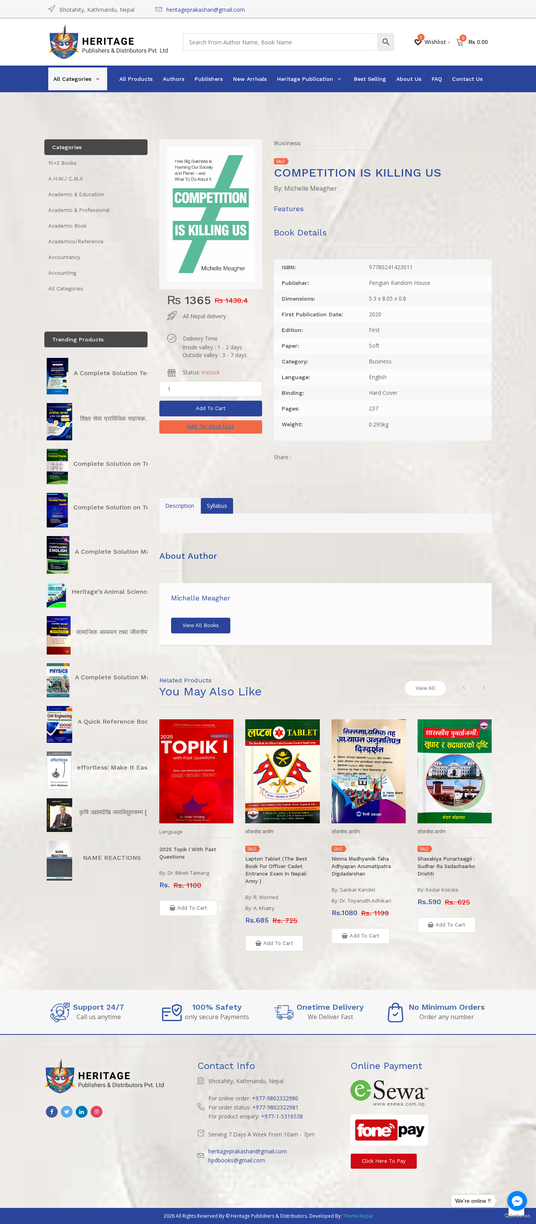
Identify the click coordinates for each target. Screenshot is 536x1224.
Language (171, 831)
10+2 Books (62, 163)
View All (425, 688)
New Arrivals (250, 79)
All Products (136, 79)
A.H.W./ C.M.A (65, 179)
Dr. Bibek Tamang (188, 872)
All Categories (72, 79)
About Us (408, 79)
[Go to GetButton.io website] (517, 1216)
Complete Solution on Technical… (125, 463)
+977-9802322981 (275, 1107)
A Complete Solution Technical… (123, 373)
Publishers (209, 79)
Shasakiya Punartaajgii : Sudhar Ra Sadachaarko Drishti (446, 866)
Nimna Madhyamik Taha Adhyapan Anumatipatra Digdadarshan (361, 866)
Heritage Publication (305, 79)
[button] (210, 427)
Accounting (62, 273)
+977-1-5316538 (282, 1116)
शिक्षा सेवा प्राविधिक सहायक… (115, 418)
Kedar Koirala (442, 889)
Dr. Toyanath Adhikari (365, 900)
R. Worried (265, 897)
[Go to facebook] (517, 1201)
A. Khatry (264, 908)
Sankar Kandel (357, 889)
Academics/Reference (76, 241)
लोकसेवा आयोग (259, 831)
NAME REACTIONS (112, 857)
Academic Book (67, 226)
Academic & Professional (79, 210)
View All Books (200, 625)
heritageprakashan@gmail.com (205, 9)
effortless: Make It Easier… (118, 767)
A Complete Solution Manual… (121, 551)
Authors (173, 79)
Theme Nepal (358, 1216)
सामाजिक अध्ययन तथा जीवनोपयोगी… (119, 632)
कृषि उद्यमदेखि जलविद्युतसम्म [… (116, 812)
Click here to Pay (384, 1161)
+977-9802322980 (275, 1098)
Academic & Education (76, 194)
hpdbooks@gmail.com (236, 1160)
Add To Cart (211, 408)
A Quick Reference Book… (118, 721)
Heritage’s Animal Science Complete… (130, 591)
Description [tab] (179, 505)
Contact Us (467, 79)
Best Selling (370, 79)
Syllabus (217, 505)
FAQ (437, 79)
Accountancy (64, 257)
